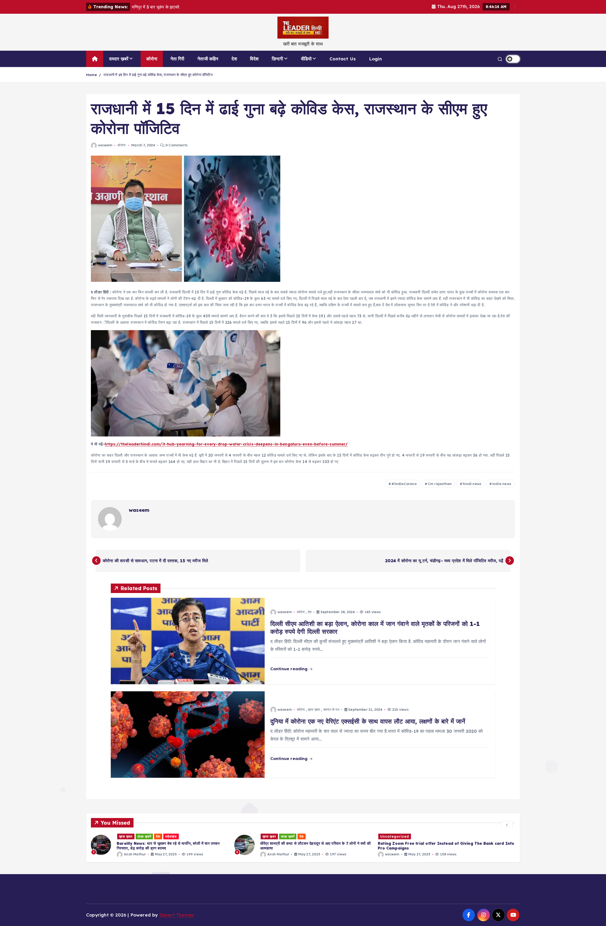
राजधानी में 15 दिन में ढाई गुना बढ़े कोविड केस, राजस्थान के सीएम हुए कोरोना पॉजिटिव (158, 74)
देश (234, 59)
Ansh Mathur (135, 854)
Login (375, 59)
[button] (507, 824)
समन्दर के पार (331, 709)
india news (501, 484)
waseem (105, 145)
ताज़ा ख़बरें (144, 836)
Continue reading (289, 668)
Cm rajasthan (440, 484)
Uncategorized (251, 836)
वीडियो (306, 59)
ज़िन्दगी (277, 59)
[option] (160, 845)
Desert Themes (176, 915)
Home (91, 74)
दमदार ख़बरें (119, 59)
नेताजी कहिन (207, 59)
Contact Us (343, 59)
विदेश (254, 59)
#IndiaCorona (404, 484)
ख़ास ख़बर (314, 709)
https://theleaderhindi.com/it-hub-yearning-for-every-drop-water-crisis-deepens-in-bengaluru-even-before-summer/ (226, 444)
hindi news (472, 484)
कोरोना (151, 59)
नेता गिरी (177, 59)
